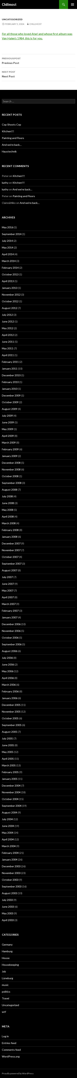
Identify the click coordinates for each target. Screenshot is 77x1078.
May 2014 (7, 247)
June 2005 (8, 745)
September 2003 (11, 886)
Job (4, 971)
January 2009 (9, 456)
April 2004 (8, 839)
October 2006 (10, 637)
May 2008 (7, 509)
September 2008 (11, 482)
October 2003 (10, 879)
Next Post (8, 74)
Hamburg (7, 951)
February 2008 (10, 530)
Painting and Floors (13, 138)
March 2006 (9, 684)
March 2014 (9, 260)
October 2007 (10, 556)
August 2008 (9, 489)
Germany (7, 944)
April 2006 (8, 677)
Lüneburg (7, 978)
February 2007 (10, 610)
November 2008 (11, 469)
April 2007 (8, 597)
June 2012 (8, 321)
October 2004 (10, 799)
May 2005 (7, 751)
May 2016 (7, 227)
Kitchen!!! (8, 131)
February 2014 (10, 267)
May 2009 (7, 429)
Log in (5, 1036)
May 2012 (7, 328)
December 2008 (11, 462)
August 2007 (9, 570)
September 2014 (11, 234)
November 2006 (11, 630)
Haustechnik (9, 151)
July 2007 (7, 577)
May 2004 (7, 832)
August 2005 (9, 731)
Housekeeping (10, 964)
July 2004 (7, 819)
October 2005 (10, 718)
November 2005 (11, 711)
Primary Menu (72, 4)
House (6, 958)
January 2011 (9, 368)
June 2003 (8, 906)
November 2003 (11, 873)
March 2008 (9, 523)
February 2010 (10, 382)
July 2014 (7, 240)
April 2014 (8, 254)
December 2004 (11, 785)
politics (6, 991)
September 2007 (11, 563)
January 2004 (9, 859)
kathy (5, 182)
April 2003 (8, 920)
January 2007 (9, 617)
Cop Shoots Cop (11, 124)
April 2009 (8, 435)
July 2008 (7, 496)
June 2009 (8, 422)
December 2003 (11, 866)
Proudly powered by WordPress (18, 1073)
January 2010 (9, 388)
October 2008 (10, 476)
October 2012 (10, 301)
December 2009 (11, 395)
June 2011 (8, 341)
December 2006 (11, 624)
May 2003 (7, 913)
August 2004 (9, 812)
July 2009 (7, 415)
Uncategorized (12, 19)
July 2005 (7, 738)
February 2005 (10, 772)
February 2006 (10, 691)
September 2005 (11, 725)
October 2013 (10, 274)
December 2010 (11, 375)
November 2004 (11, 792)
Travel (5, 998)
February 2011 (10, 361)
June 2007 (8, 583)
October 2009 (10, 402)
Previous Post (11, 60)
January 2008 (9, 536)
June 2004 (8, 825)
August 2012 (9, 308)
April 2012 (8, 334)
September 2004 (11, 805)
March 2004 (9, 846)
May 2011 (7, 348)
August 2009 (9, 408)
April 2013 (8, 281)
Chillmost (9, 4)
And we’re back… (11, 144)
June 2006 (8, 664)
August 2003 (9, 893)
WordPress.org (11, 1056)
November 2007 (11, 550)
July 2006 (7, 657)
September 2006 (11, 644)
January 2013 (9, 287)
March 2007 (9, 604)
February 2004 (10, 852)
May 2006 (7, 671)
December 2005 (11, 704)
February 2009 (10, 449)
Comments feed (11, 1049)
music (5, 984)
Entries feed (9, 1043)
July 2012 (7, 314)
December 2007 (11, 543)
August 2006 (9, 651)
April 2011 (8, 355)
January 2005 (9, 778)
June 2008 (8, 503)
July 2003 (7, 899)
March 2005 (9, 765)
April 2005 (8, 758)
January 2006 (9, 698)
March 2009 (9, 442)
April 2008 (8, 516)
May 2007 (7, 590)
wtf (4, 1011)
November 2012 (11, 294)
